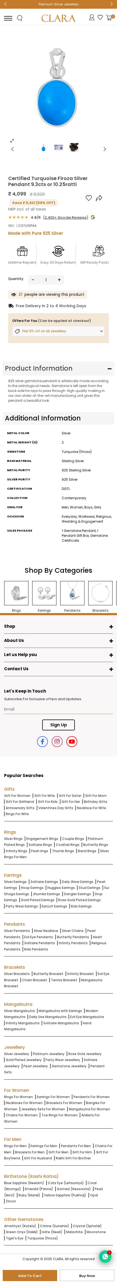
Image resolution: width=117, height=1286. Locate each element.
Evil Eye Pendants (38, 937)
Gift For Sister (70, 795)
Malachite (74, 1232)
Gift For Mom (96, 795)
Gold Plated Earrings (37, 900)
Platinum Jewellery (48, 1054)
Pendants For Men (76, 1146)
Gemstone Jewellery (69, 1066)
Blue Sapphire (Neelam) (24, 1183)
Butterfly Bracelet (48, 973)
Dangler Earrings (77, 894)
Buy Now (87, 1275)
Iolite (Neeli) (52, 1232)
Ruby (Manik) (29, 1195)
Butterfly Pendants (73, 937)
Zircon (11, 1201)
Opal (94, 1195)
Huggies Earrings (61, 887)
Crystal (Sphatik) (87, 1226)
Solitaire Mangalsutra (61, 1023)
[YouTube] (71, 742)
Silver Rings (13, 838)
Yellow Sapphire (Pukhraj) (65, 1195)
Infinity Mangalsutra (22, 1023)
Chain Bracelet (34, 980)
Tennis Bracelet (64, 980)
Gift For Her (70, 801)
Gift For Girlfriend (20, 801)
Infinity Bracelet (80, 973)
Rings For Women (18, 1097)
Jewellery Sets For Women (43, 1109)
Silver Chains (73, 930)
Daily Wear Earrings (77, 881)
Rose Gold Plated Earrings (79, 900)
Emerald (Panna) (39, 1189)
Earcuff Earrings (54, 906)
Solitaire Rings (40, 844)
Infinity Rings (16, 851)
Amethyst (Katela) (20, 1226)
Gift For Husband (38, 1158)
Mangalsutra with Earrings (60, 1010)
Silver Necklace (46, 930)
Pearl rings (39, 851)
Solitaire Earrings (44, 881)
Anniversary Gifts (20, 808)
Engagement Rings (42, 838)
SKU (11, 225)
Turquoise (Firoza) (42, 1238)
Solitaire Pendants (39, 943)
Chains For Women (22, 1115)
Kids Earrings (81, 906)
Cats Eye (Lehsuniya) (66, 1183)
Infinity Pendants (73, 943)
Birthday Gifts (95, 801)
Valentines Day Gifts (55, 808)
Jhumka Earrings (46, 894)
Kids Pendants (36, 949)
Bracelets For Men (30, 1152)
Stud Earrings (89, 887)
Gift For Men (58, 1152)
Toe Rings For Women (59, 1115)
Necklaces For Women (24, 1103)
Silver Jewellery (16, 1054)
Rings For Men (15, 1146)
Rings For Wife (17, 814)
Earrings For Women (53, 1097)
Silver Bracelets (17, 973)
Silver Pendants (17, 930)
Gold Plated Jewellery (24, 1060)
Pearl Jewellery (35, 1066)
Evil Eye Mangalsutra (87, 1016)
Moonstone (96, 1232)
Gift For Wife (44, 795)
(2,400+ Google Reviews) (65, 217)
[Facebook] (42, 742)
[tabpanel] (58, 88)
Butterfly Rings (95, 844)
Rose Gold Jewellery (84, 1054)
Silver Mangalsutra (19, 1010)
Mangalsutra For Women (89, 1109)
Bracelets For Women (64, 1103)
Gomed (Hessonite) (74, 1189)
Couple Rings (73, 838)
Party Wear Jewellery (62, 1060)
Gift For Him (82, 1152)
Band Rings (87, 851)
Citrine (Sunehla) (54, 1226)
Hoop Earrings (32, 887)
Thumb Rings (63, 851)
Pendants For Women (91, 1097)
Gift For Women (17, 795)
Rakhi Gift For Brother (73, 1158)
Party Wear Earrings (22, 906)
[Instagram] (57, 742)
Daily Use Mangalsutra (47, 1016)
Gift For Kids (48, 801)
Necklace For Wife (91, 808)
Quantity (15, 278)
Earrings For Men (43, 1146)
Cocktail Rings (67, 844)
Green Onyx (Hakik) (22, 1232)
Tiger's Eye (14, 1238)
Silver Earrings (15, 881)
